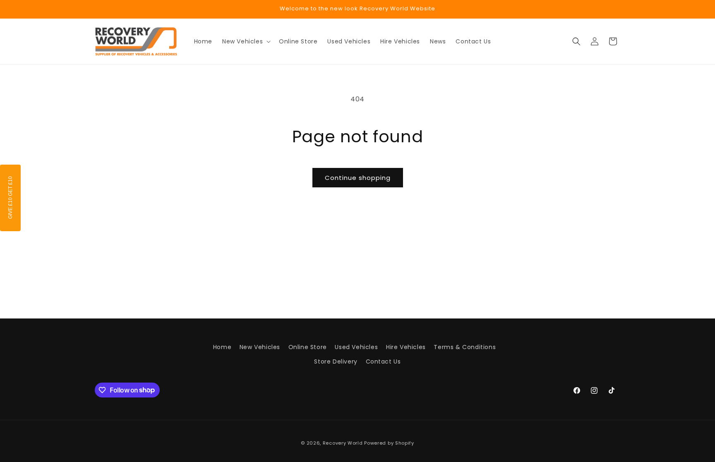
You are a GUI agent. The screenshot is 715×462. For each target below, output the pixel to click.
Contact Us (383, 361)
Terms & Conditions (465, 347)
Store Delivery (335, 361)
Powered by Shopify (389, 443)
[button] (245, 41)
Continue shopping (358, 177)
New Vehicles (260, 347)
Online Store (307, 347)
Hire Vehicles (406, 347)
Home (222, 347)
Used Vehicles (356, 347)
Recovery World (343, 443)
